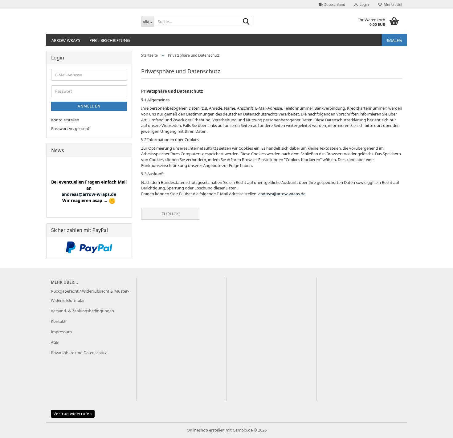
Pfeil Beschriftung (109, 40)
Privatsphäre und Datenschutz (79, 352)
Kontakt (58, 321)
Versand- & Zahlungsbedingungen (82, 311)
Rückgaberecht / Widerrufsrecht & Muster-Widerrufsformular (90, 295)
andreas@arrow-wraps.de (281, 194)
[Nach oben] (436, 428)
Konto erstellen (65, 120)
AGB (55, 342)
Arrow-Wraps (65, 40)
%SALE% (394, 40)
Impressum (61, 332)
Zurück (170, 214)
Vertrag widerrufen (73, 413)
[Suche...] (246, 21)
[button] (332, 4)
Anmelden (89, 106)
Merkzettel (392, 4)
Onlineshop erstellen (206, 430)
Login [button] (363, 4)
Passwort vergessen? (70, 128)
